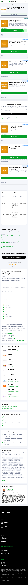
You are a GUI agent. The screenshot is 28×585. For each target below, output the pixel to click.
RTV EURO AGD (12, 462)
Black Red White (6, 467)
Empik (16, 467)
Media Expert (5, 472)
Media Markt (15, 457)
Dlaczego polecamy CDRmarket (10, 406)
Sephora (21, 465)
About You (5, 465)
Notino (20, 475)
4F (20, 467)
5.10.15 (9, 477)
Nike (12, 467)
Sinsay (15, 475)
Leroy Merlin (17, 472)
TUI (13, 470)
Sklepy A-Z (5, 480)
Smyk (22, 477)
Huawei (21, 457)
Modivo (4, 470)
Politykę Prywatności (18, 117)
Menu (3, 1)
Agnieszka (10, 489)
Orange (9, 470)
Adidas (4, 477)
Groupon (5, 462)
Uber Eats (10, 475)
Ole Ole (10, 465)
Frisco (13, 477)
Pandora (4, 475)
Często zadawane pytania (8, 408)
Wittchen (18, 470)
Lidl (3, 457)
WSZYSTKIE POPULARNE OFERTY (14, 257)
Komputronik (17, 460)
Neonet (11, 472)
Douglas (15, 465)
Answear (18, 462)
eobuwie (4, 460)
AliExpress (10, 460)
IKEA (24, 467)
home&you (8, 457)
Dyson (17, 477)
